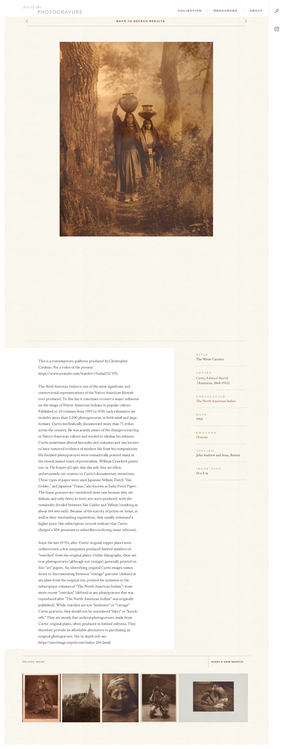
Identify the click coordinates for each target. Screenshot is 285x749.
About (256, 10)
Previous (35, 21)
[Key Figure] (244, 378)
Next (241, 21)
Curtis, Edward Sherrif (212, 378)
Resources (226, 10)
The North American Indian (216, 401)
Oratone (202, 437)
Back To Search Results (140, 21)
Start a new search (227, 661)
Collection (190, 10)
